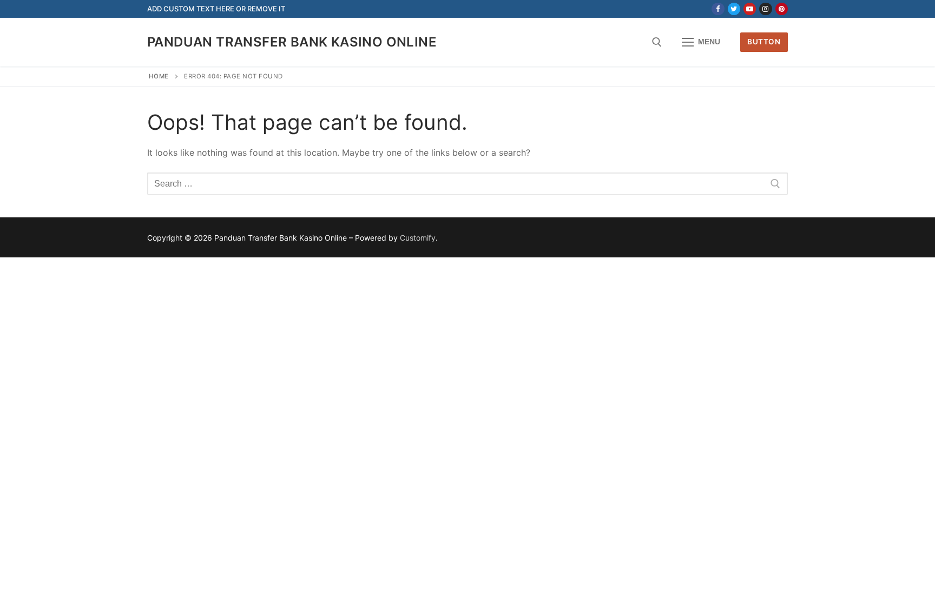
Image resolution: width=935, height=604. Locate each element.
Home (159, 76)
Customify (418, 237)
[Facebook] (718, 9)
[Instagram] (765, 9)
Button (763, 41)
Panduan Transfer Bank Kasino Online (292, 42)
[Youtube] (749, 9)
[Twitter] (734, 9)
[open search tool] (657, 42)
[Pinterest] (781, 9)
